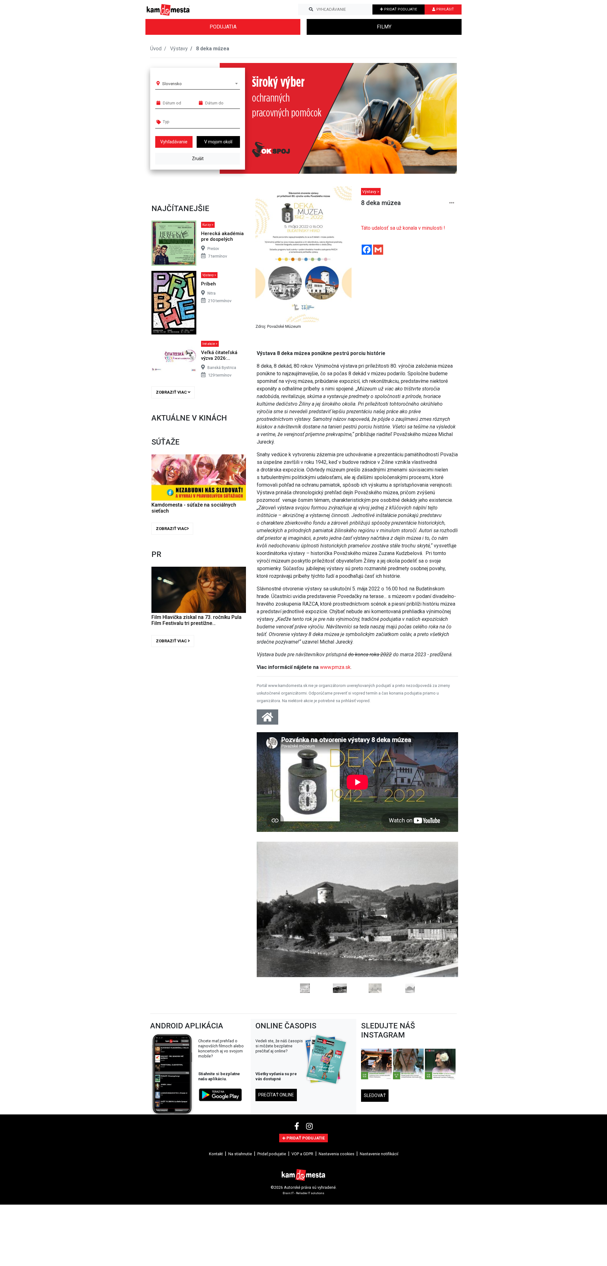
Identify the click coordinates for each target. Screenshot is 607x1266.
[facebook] (297, 1126)
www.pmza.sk (335, 667)
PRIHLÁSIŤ (444, 9)
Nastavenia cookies (336, 1153)
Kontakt (216, 1153)
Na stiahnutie (240, 1153)
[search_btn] (311, 9)
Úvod (156, 49)
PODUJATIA (223, 27)
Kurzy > (207, 225)
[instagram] (309, 1126)
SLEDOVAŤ (375, 1095)
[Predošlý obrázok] (272, 917)
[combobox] (200, 83)
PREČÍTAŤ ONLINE (276, 1094)
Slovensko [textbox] (172, 83)
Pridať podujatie (271, 1153)
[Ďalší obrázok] (443, 917)
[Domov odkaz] (267, 719)
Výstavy (179, 49)
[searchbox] (187, 121)
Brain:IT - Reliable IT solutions (303, 1192)
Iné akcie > (210, 344)
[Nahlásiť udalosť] (452, 203)
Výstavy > (209, 275)
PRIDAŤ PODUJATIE (400, 9)
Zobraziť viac (172, 392)
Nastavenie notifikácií (379, 1153)
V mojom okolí (218, 141)
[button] (439, 118)
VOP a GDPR (302, 1153)
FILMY (384, 27)
